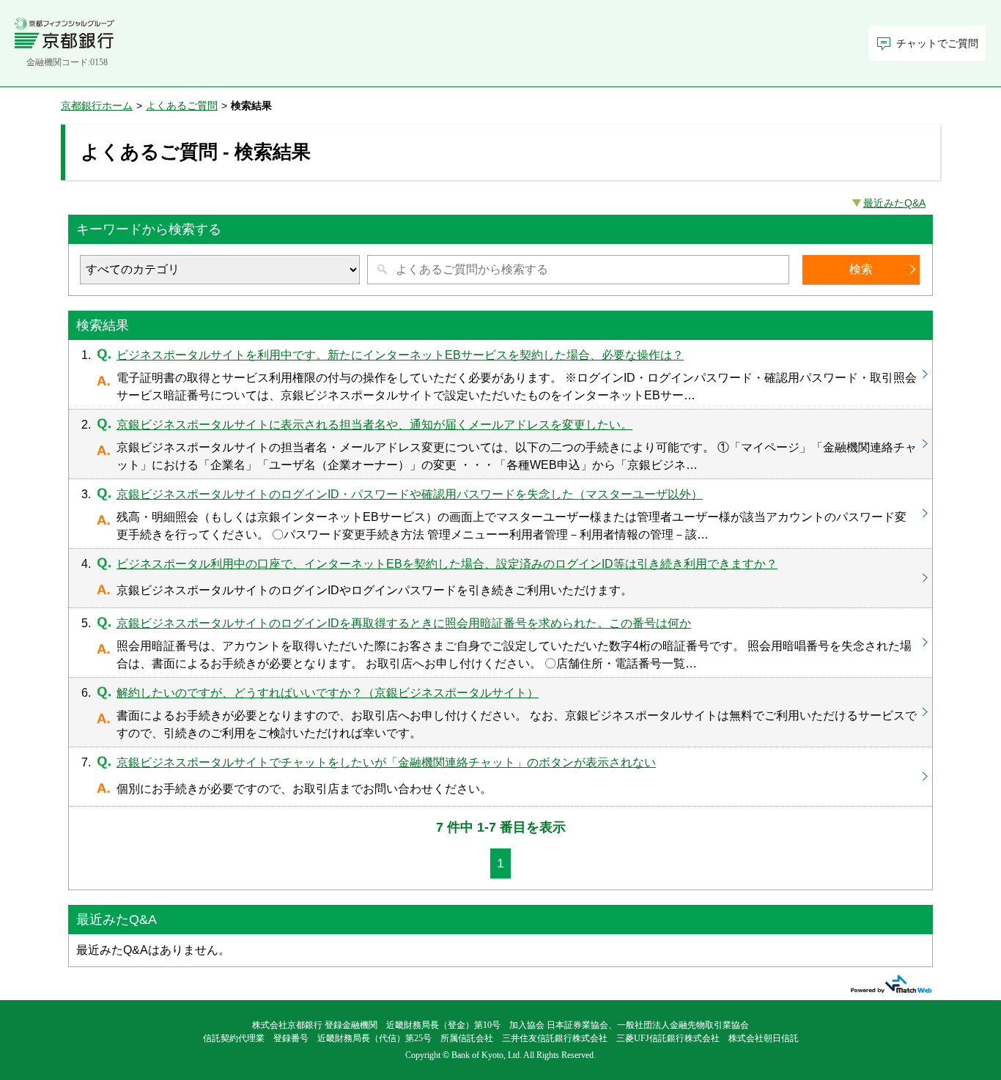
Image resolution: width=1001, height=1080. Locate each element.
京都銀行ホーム (97, 105)
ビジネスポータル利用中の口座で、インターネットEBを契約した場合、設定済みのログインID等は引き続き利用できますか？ (500, 578)
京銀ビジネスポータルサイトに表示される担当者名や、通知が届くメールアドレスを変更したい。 (500, 444)
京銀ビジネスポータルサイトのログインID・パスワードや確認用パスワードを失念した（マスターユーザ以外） (500, 513)
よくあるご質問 (182, 105)
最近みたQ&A (894, 203)
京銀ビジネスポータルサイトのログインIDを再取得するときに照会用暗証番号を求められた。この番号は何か (500, 642)
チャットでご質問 (937, 43)
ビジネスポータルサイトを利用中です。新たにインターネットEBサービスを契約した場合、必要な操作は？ (500, 374)
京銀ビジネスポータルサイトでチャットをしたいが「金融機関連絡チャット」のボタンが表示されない (500, 776)
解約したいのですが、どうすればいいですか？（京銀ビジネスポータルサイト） (500, 712)
